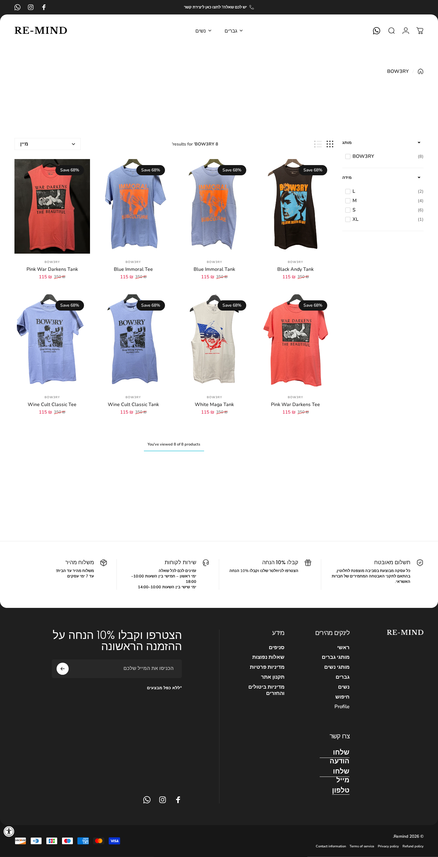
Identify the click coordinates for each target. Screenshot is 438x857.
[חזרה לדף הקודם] (421, 71)
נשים (343, 687)
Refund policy (413, 846)
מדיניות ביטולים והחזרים (266, 690)
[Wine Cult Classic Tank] (133, 341)
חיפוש (342, 697)
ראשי (343, 648)
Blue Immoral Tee (133, 269)
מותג (347, 142)
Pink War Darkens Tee (295, 404)
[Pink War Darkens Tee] (295, 341)
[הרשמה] (63, 669)
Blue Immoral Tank (214, 269)
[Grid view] (330, 144)
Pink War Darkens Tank (52, 269)
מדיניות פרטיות (267, 667)
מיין (24, 144)
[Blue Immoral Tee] (133, 206)
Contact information (331, 846)
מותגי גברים (335, 657)
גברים (342, 677)
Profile (341, 707)
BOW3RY (295, 262)
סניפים (276, 648)
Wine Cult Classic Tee (52, 404)
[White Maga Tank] (214, 341)
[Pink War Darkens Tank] (52, 206)
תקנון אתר (272, 677)
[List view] (318, 144)
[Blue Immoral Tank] (214, 206)
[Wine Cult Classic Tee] (52, 341)
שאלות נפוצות (268, 657)
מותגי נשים (336, 667)
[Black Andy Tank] (295, 206)
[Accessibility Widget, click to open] (9, 831)
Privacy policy (388, 846)
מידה (347, 177)
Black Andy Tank (295, 269)
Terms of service (361, 846)
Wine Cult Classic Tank (133, 404)
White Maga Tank (214, 404)
